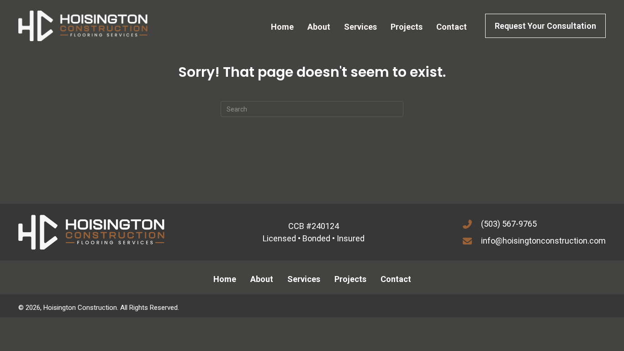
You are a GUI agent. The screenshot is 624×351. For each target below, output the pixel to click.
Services (303, 279)
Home (224, 279)
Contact (396, 279)
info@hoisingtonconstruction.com (543, 240)
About (261, 279)
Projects (350, 279)
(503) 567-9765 (509, 224)
